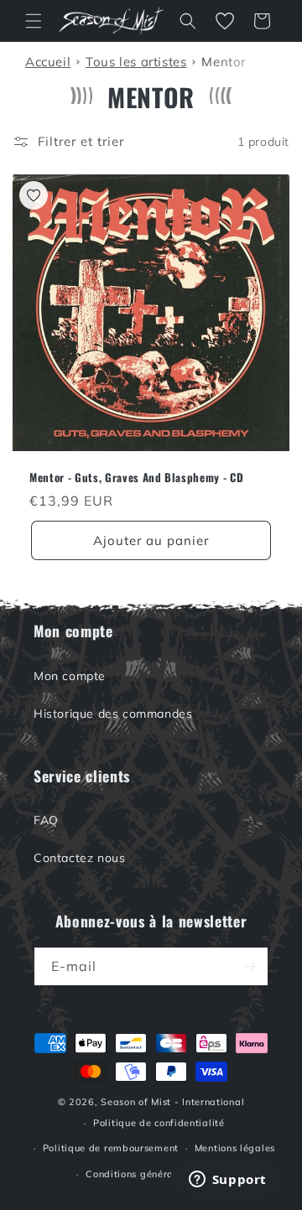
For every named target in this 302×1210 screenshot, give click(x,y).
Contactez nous (79, 857)
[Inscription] (249, 966)
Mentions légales (235, 1148)
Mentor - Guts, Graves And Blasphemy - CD (136, 477)
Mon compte (70, 675)
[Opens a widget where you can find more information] (227, 1181)
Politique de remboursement (111, 1148)
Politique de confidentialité (159, 1123)
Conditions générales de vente (159, 1174)
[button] (33, 21)
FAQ (46, 820)
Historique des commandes (113, 713)
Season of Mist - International (172, 1102)
